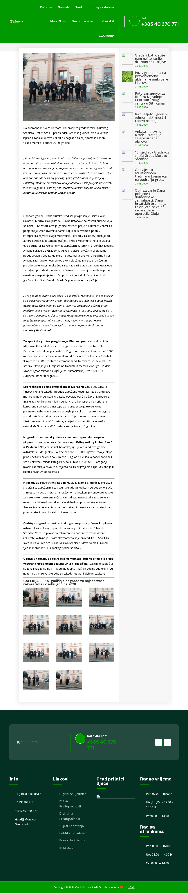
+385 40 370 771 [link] (160, 24)
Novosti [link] (63, 7)
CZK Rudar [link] (106, 36)
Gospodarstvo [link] (82, 21)
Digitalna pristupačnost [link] (69, 816)
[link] (17, 21)
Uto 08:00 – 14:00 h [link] (159, 855)
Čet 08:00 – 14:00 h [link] (159, 863)
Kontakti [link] (108, 21)
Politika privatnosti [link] (73, 833)
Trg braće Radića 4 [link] (28, 794)
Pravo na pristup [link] (72, 840)
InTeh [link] (131, 887)
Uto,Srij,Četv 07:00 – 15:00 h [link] (159, 804)
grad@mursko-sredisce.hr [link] (25, 821)
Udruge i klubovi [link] (102, 7)
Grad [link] (78, 7)
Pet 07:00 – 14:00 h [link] (159, 816)
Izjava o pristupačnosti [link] (70, 803)
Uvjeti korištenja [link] (71, 826)
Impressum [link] (68, 847)
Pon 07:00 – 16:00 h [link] (159, 794)
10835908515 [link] (24, 802)
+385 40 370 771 (101, 745)
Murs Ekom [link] (58, 21)
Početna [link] (46, 7)
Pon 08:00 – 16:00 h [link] (159, 846)
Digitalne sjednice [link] (72, 794)
